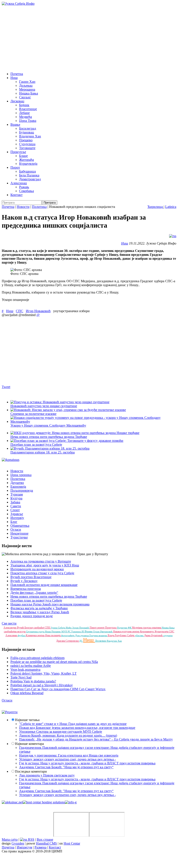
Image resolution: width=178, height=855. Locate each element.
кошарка (103, 635)
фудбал (22, 635)
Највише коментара (29, 744)
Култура (16, 498)
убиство (139, 635)
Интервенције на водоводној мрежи (37, 569)
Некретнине (19, 533)
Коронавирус (147, 631)
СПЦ (48, 627)
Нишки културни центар (126, 631)
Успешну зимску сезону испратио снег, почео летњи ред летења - (67, 759)
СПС (19, 311)
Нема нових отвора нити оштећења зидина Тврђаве (48, 437)
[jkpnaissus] (10, 460)
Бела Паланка (29, 175)
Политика (39, 207)
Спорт (15, 510)
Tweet (6, 387)
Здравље (16, 514)
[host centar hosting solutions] (44, 802)
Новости (23, 207)
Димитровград (30, 179)
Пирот (15, 167)
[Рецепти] (10, 712)
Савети (15, 506)
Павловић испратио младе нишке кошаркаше (43, 585)
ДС (81, 641)
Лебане (24, 113)
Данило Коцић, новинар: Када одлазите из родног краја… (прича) (68, 735)
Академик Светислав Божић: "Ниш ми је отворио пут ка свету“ (66, 767)
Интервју (17, 518)
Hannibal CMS (46, 843)
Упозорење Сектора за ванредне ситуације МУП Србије (60, 731)
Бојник (24, 105)
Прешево (26, 140)
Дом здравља (82, 635)
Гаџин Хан (27, 81)
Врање (15, 124)
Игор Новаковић (38, 311)
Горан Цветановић (103, 631)
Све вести (9, 623)
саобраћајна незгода (15, 631)
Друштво (17, 483)
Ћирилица (155, 207)
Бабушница (27, 171)
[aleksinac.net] (12, 802)
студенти (168, 635)
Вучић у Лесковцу (24, 581)
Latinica (170, 207)
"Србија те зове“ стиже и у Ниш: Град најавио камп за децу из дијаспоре (73, 724)
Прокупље (18, 152)
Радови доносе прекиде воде (31, 616)
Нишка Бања (28, 93)
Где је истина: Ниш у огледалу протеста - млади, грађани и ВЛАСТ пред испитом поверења (87, 763)
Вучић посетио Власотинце (30, 577)
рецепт (101, 627)
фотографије (68, 635)
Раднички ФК (124, 627)
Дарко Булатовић (153, 635)
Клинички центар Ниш (38, 635)
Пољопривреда (21, 490)
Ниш (14, 78)
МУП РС (66, 631)
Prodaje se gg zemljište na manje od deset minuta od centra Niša (54, 662)
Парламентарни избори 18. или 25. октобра (42, 452)
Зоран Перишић (81, 627)
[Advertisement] (89, 38)
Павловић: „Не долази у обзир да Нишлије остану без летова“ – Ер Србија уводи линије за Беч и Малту (96, 739)
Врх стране (45, 839)
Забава (15, 502)
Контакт (16, 195)
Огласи (15, 529)
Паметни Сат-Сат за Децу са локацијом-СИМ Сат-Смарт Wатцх (57, 689)
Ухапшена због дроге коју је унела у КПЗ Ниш (44, 565)
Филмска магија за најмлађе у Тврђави (39, 608)
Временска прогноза (25, 589)
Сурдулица (27, 144)
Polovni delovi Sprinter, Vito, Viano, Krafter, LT (43, 673)
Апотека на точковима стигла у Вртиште (40, 561)
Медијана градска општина (147, 627)
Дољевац (26, 85)
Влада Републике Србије (121, 635)
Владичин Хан (30, 136)
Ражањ (24, 187)
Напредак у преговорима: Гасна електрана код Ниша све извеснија (68, 755)
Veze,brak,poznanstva (25, 669)
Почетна (16, 74)
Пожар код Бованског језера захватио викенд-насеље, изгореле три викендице (77, 727)
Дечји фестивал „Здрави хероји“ (34, 592)
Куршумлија (28, 163)
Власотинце (28, 109)
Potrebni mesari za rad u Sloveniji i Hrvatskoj (41, 685)
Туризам (16, 494)
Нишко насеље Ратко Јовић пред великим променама (49, 604)
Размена (40, 847)
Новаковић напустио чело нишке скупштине (43, 406)
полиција (56, 635)
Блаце (23, 156)
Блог (13, 522)
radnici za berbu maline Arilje (30, 665)
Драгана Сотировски (67, 640)
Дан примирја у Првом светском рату (47, 775)
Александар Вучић (14, 627)
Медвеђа (25, 117)
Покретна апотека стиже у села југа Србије (42, 573)
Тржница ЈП (78, 631)
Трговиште (27, 148)
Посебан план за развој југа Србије (36, 600)
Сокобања (26, 191)
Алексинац (18, 183)
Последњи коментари (31, 771)
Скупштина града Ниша (38, 631)
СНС (171, 631)
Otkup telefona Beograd (26, 693)
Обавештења (19, 525)
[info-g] (71, 802)
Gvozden (18, 843)
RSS (30, 839)
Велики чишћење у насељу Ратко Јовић (39, 612)
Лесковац (17, 101)
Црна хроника (20, 475)
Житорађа (26, 160)
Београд (29, 627)
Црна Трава (27, 120)
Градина (94, 635)
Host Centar (72, 843)
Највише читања (27, 720)
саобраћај (39, 627)
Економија (18, 486)
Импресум (24, 847)
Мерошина (27, 89)
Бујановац (26, 132)
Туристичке (19, 537)
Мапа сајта (10, 839)
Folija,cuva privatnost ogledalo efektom (37, 658)
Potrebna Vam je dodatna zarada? (33, 681)
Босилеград (27, 128)
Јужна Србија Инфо (61, 627)
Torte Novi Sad (20, 677)
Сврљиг (25, 97)
